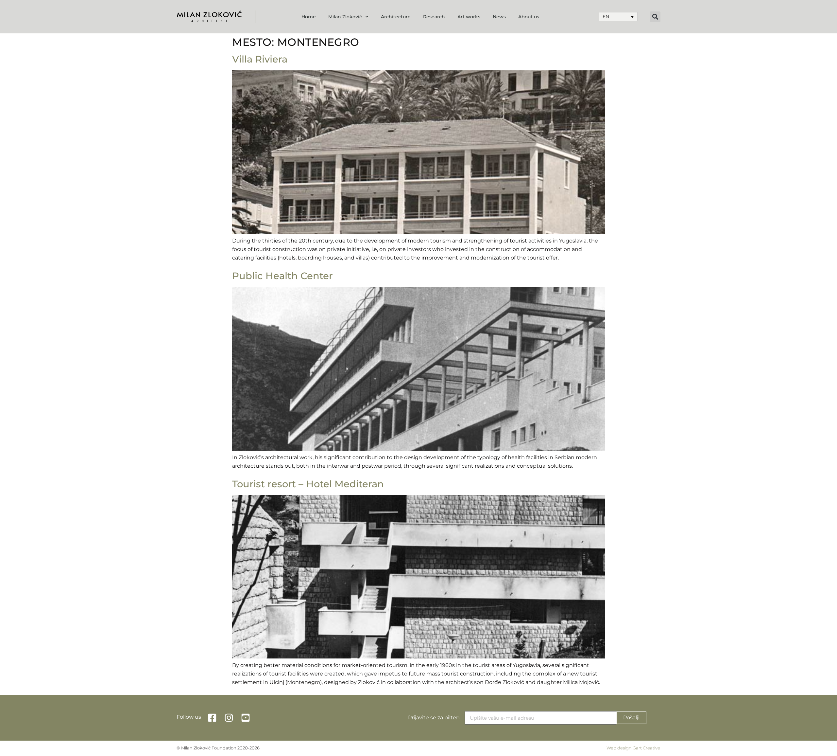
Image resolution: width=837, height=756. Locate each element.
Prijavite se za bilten (434, 717)
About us (528, 17)
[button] (655, 16)
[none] (618, 16)
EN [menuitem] (606, 17)
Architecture (396, 17)
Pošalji (631, 717)
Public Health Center (282, 275)
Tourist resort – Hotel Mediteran (308, 484)
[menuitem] (618, 16)
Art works (468, 17)
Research (434, 17)
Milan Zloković (345, 17)
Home (308, 17)
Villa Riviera (259, 59)
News (499, 17)
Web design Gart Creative (633, 748)
